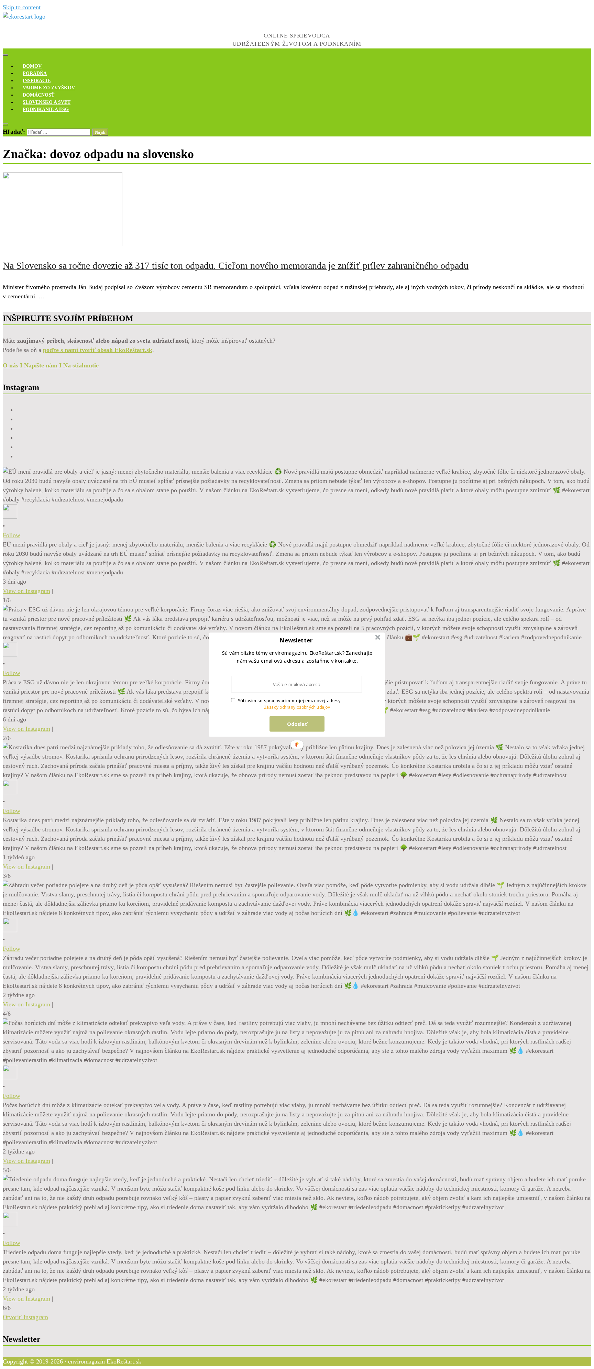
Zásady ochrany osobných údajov (297, 707)
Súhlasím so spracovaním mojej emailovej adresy (289, 700)
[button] (296, 640)
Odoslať (297, 723)
